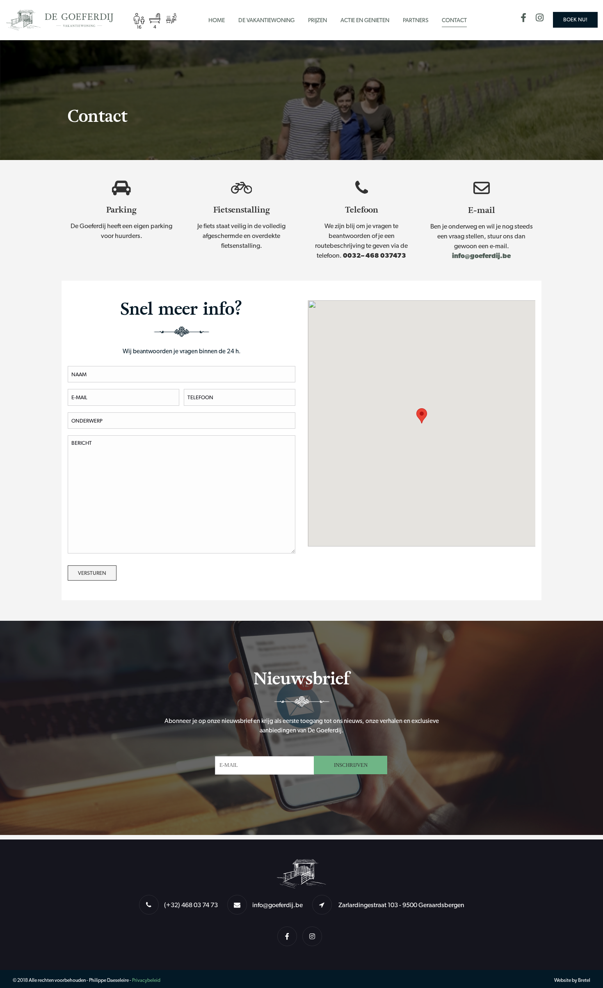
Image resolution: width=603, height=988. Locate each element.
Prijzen (317, 20)
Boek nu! (575, 19)
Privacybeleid (146, 980)
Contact (454, 20)
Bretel (584, 980)
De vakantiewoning (266, 20)
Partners (415, 20)
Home (216, 20)
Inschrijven (351, 765)
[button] (421, 415)
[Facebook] (527, 19)
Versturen (92, 573)
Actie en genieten (364, 20)
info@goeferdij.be (481, 256)
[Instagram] (544, 19)
